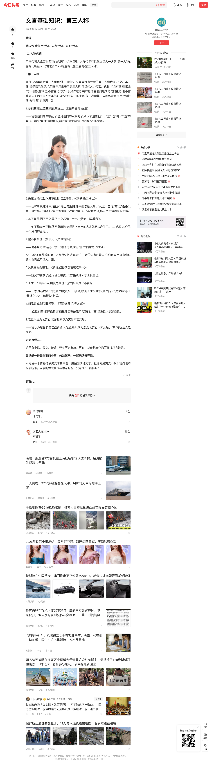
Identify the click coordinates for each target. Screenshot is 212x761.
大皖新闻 (30, 601)
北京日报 (30, 498)
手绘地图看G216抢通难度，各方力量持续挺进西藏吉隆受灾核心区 (71, 507)
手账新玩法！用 (95, 758)
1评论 (38, 567)
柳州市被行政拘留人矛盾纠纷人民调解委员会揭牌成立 (170, 260)
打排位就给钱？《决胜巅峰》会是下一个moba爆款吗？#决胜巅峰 (170, 305)
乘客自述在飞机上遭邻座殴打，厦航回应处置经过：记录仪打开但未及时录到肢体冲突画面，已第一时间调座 (63, 613)
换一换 (183, 147)
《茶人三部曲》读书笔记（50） (167, 120)
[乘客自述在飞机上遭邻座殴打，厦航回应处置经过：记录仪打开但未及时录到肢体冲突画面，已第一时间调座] (118, 618)
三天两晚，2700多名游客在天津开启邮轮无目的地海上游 (63, 485)
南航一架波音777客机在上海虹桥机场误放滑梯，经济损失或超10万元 (64, 460)
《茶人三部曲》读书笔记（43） (167, 75)
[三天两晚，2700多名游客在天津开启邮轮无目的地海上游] (118, 490)
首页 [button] (205, 727)
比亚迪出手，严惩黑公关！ (168, 273)
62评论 (41, 498)
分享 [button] (13, 67)
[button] (25, 5)
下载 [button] (204, 746)
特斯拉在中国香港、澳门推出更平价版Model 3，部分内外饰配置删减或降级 (78, 576)
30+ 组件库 (59, 755)
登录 (203, 5)
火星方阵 (30, 748)
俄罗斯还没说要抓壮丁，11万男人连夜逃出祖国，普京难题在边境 (71, 723)
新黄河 (29, 567)
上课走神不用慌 (78, 758)
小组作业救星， (119, 755)
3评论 (40, 532)
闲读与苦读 (50, 28)
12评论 (41, 748)
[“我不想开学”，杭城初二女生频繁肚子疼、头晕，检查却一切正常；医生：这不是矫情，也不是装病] (118, 643)
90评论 (38, 473)
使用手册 (81, 755)
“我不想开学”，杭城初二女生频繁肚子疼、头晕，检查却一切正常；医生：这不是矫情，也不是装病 (64, 637)
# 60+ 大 (105, 755)
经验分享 (70, 755)
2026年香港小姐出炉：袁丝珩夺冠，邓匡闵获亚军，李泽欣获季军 (71, 542)
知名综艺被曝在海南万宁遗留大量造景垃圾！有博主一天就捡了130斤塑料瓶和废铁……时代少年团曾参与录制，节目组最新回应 (78, 662)
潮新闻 (29, 650)
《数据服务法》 (44, 755)
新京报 (29, 473)
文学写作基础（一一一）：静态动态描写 (169, 60)
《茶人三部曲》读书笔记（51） (167, 105)
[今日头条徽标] (11, 5)
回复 (35, 421)
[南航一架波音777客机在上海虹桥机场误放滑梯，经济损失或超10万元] (118, 465)
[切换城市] (46, 5)
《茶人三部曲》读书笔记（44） (167, 90)
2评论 (40, 625)
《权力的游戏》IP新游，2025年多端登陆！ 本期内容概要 (169, 245)
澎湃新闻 (30, 532)
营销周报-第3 (93, 755)
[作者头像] (161, 22)
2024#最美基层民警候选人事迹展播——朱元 (170, 290)
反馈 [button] (205, 738)
